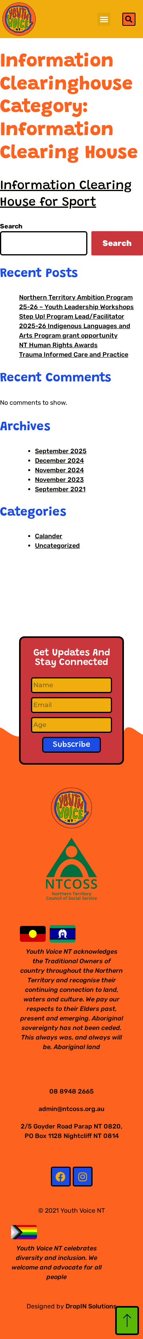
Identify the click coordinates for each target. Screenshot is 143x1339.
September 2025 (61, 451)
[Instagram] (83, 1176)
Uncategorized (57, 545)
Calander (48, 536)
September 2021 (60, 489)
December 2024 (59, 460)
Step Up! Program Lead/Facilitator (71, 316)
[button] (103, 19)
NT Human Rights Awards (58, 345)
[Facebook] (61, 1176)
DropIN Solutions (91, 1306)
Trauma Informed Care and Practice (73, 354)
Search (11, 226)
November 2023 (59, 479)
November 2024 (59, 470)
